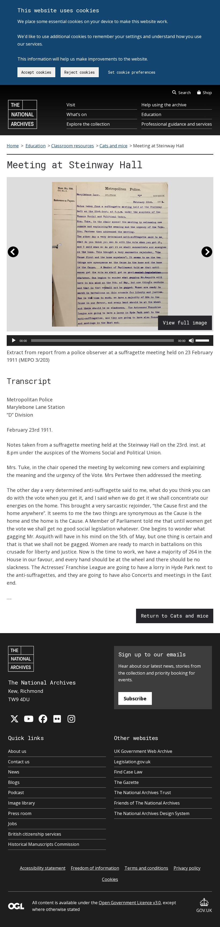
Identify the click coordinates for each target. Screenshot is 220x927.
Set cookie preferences (131, 72)
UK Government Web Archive (143, 751)
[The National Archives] (22, 114)
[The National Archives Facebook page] (42, 718)
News (13, 772)
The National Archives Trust (142, 792)
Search (184, 92)
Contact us (19, 762)
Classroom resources (72, 146)
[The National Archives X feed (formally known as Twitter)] (14, 718)
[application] (110, 340)
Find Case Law (128, 772)
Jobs (12, 824)
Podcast (16, 792)
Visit (71, 105)
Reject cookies (79, 72)
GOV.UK (204, 910)
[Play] (13, 340)
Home (13, 146)
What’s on (77, 114)
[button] (13, 254)
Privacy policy (187, 868)
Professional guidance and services (176, 124)
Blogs (14, 782)
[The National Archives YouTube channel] (28, 718)
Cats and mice (113, 146)
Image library (21, 803)
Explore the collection (88, 124)
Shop (207, 92)
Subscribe (135, 698)
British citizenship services (34, 834)
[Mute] (191, 340)
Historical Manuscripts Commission (43, 844)
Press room (19, 813)
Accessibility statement (42, 868)
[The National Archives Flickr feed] (57, 718)
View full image (185, 322)
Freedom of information (95, 868)
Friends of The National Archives (147, 803)
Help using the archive (163, 105)
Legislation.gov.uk (132, 762)
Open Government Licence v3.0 (130, 903)
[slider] (203, 340)
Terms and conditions (146, 868)
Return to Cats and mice (174, 615)
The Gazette (126, 782)
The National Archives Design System (151, 813)
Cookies (110, 879)
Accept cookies (36, 72)
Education (151, 114)
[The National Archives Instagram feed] (71, 718)
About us (17, 751)
